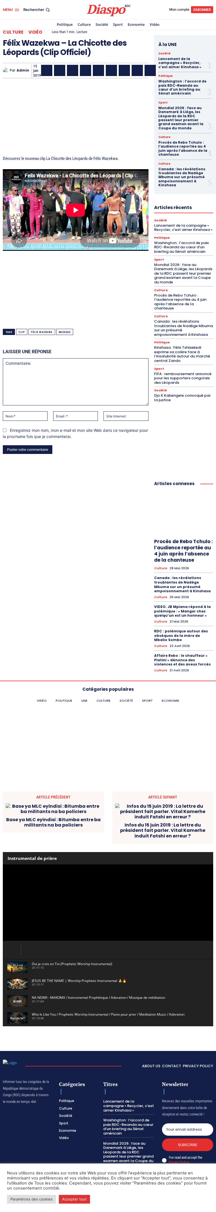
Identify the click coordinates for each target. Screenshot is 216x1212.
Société (164, 53)
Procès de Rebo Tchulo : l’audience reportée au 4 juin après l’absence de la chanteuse (182, 148)
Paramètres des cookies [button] (31, 1199)
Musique (65, 332)
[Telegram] (124, 70)
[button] (37, 9)
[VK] (150, 70)
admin (23, 70)
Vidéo (35, 32)
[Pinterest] (98, 70)
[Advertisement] (76, 112)
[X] (59, 70)
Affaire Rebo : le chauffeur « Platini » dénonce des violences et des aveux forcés (182, 660)
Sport (163, 102)
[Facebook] (46, 70)
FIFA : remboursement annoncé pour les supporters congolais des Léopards (183, 378)
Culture (13, 32)
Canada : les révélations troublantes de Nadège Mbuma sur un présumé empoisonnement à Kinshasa (181, 177)
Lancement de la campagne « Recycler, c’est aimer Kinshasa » (179, 62)
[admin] (6, 70)
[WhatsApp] (72, 70)
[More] (163, 70)
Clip (22, 332)
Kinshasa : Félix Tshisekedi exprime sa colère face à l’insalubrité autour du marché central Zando (182, 354)
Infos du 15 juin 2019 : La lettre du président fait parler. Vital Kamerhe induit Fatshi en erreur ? (162, 830)
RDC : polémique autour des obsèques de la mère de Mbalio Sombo (181, 635)
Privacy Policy (178, 1162)
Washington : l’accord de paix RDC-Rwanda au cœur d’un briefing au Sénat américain (182, 87)
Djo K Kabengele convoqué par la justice (182, 398)
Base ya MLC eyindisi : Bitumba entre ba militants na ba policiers (53, 822)
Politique (165, 76)
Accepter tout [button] (74, 1199)
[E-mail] (137, 70)
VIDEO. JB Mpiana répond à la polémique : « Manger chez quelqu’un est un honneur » (182, 611)
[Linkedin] (111, 70)
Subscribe (187, 1144)
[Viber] (85, 70)
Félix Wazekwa (42, 332)
